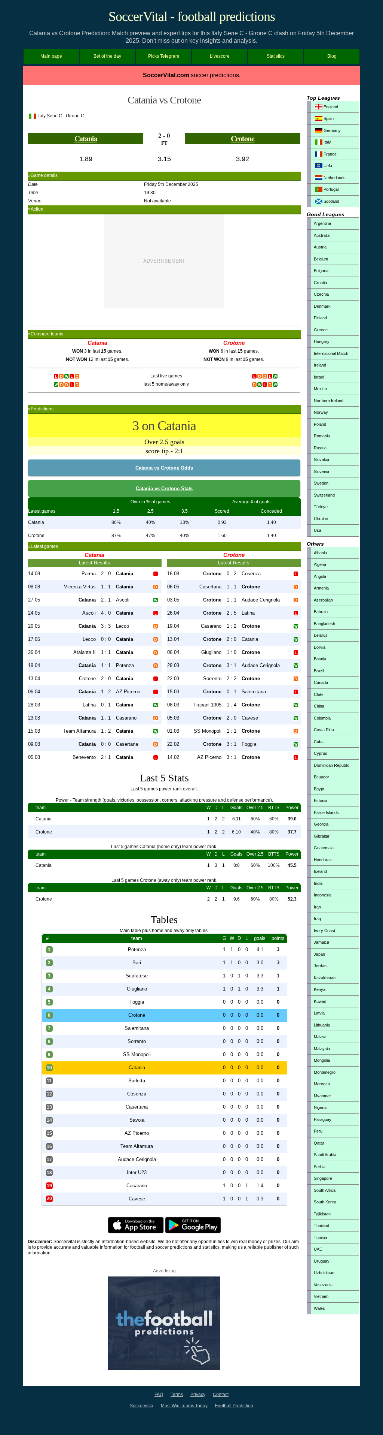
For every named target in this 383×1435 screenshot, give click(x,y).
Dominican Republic (332, 765)
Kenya (319, 989)
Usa (317, 530)
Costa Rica (324, 729)
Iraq (317, 918)
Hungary (322, 341)
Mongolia (322, 1060)
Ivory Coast (324, 930)
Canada (321, 682)
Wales (319, 1308)
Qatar (319, 1143)
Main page (51, 56)
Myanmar (322, 1096)
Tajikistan (322, 1214)
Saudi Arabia (325, 1154)
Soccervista (141, 1405)
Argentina (322, 223)
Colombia (322, 718)
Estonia (320, 800)
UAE (318, 1249)
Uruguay (322, 1261)
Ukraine (321, 518)
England (330, 107)
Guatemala (324, 847)
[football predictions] (164, 1368)
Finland (320, 318)
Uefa (327, 165)
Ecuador (321, 777)
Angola (320, 576)
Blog (332, 56)
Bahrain (321, 611)
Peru (318, 1131)
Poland (320, 424)
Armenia (321, 588)
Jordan (320, 966)
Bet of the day (107, 56)
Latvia (319, 1013)
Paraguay (322, 1119)
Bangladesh (324, 623)
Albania (320, 553)
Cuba (319, 741)
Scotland (330, 201)
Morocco (322, 1084)
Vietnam (321, 1296)
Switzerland (324, 495)
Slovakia (321, 459)
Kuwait (320, 1001)
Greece (321, 330)
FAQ (158, 1394)
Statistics (276, 56)
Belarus (321, 635)
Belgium (321, 259)
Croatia (320, 282)
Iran (317, 907)
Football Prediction (234, 1405)
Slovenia (321, 471)
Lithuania (322, 1025)
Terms (177, 1394)
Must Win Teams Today (184, 1405)
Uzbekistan (324, 1272)
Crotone (242, 138)
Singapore (323, 1178)
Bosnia (320, 659)
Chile (318, 694)
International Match (331, 353)
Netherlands (334, 177)
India (318, 883)
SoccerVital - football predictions (191, 16)
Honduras (323, 859)
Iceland (320, 871)
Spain (328, 118)
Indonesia (322, 895)
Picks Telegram (163, 56)
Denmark (322, 306)
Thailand (321, 1225)
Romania (322, 436)
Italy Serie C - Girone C (60, 115)
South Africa (324, 1190)
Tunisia (320, 1237)
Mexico (320, 388)
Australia (322, 235)
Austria (320, 247)
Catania (85, 138)
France (329, 154)
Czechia (321, 294)
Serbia (319, 1166)
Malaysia (322, 1048)
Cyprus (320, 753)
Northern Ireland (328, 400)
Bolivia (319, 647)
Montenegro (324, 1072)
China (319, 706)
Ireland (320, 365)
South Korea (325, 1202)
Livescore (220, 56)
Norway (321, 412)
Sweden (321, 483)
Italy (326, 142)
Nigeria (320, 1107)
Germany (331, 130)
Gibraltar (322, 836)
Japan (319, 954)
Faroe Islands (326, 812)
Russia (320, 448)
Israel (319, 377)
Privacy (197, 1394)
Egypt (319, 789)
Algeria (320, 564)
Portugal (330, 189)
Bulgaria (321, 270)
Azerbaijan (323, 600)
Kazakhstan (324, 978)
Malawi (320, 1036)
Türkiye (321, 506)
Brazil (319, 671)
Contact (221, 1394)
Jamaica (321, 942)
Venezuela (323, 1284)
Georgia (321, 824)
